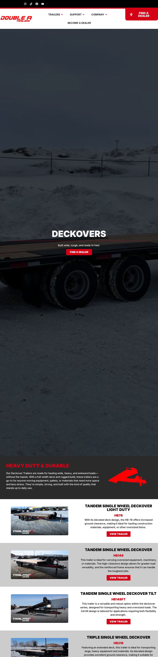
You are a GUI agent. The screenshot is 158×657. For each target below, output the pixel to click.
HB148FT (118, 599)
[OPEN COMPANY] (106, 14)
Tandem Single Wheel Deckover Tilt (118, 593)
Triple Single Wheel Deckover (118, 637)
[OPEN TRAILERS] (62, 14)
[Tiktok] (31, 3)
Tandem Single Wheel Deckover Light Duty (118, 508)
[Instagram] (25, 3)
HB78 (118, 515)
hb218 (118, 643)
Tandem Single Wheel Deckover (118, 549)
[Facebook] (36, 3)
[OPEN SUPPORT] (83, 14)
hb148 (118, 555)
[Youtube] (42, 3)
